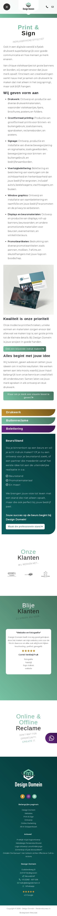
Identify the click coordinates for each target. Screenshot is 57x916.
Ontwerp (28, 820)
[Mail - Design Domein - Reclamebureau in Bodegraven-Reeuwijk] (52, 6)
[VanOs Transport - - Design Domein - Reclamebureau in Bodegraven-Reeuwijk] (11, 574)
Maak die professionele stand (24, 526)
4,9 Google (28, 895)
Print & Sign (29, 817)
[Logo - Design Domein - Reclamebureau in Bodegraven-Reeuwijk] (28, 7)
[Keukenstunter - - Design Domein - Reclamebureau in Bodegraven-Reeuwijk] (28, 574)
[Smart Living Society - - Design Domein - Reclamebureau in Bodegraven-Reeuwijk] (45, 574)
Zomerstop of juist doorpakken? (28, 850)
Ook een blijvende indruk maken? (24, 349)
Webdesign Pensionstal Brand (28, 843)
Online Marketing (28, 823)
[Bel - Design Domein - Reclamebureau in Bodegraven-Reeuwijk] (47, 6)
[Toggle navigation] (6, 6)
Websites (28, 813)
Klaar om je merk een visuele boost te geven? (29, 396)
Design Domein (28, 810)
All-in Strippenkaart (28, 827)
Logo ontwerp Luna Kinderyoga (28, 846)
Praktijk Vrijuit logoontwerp (28, 840)
